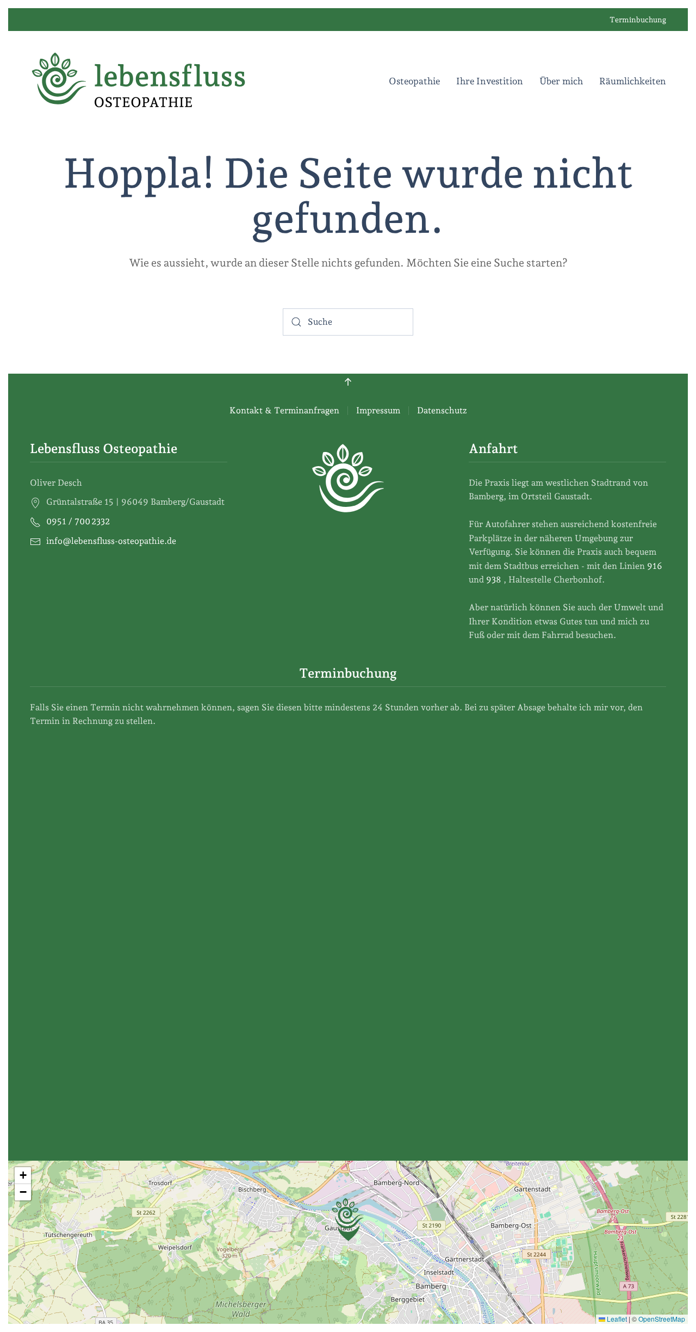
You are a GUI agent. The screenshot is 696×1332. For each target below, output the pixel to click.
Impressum (378, 410)
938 (495, 579)
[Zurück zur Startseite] (138, 81)
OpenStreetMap (661, 1318)
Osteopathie (414, 81)
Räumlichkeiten (632, 81)
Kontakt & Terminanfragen (284, 410)
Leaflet (616, 1318)
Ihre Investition (489, 81)
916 (655, 566)
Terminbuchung (638, 19)
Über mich (561, 81)
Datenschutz (442, 410)
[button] (348, 382)
